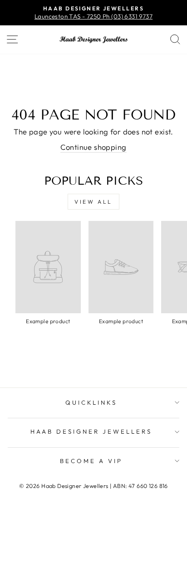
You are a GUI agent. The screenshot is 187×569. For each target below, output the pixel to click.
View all (93, 201)
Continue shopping (93, 147)
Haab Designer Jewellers (91, 431)
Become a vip (91, 460)
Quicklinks (91, 402)
